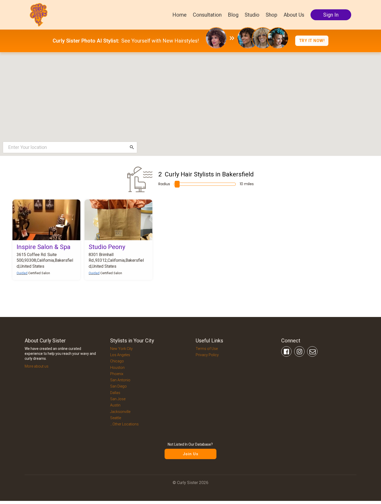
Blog (233, 15)
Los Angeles (120, 355)
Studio (252, 15)
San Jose (117, 399)
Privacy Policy (207, 355)
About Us (294, 15)
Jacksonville (120, 412)
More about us (36, 366)
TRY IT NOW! (312, 40)
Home (179, 15)
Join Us (190, 454)
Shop (271, 15)
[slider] (177, 184)
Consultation (207, 15)
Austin (115, 405)
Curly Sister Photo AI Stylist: (86, 41)
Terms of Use (207, 349)
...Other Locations (124, 424)
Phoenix (116, 374)
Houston (117, 367)
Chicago (117, 361)
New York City (121, 349)
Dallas (115, 393)
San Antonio (120, 380)
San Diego (118, 386)
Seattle (115, 418)
